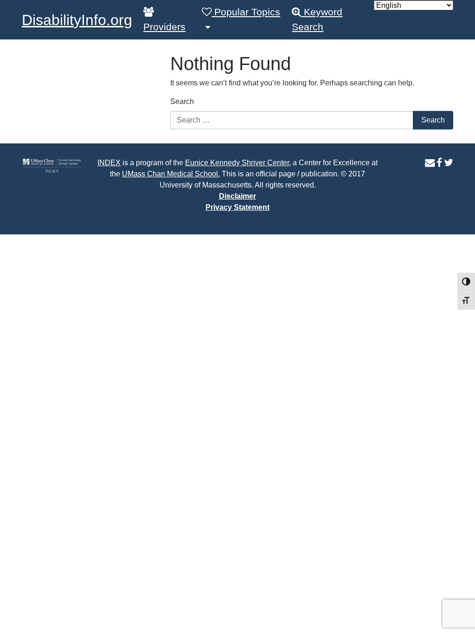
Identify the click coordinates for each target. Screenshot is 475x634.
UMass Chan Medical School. (171, 174)
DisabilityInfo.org (77, 20)
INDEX (109, 163)
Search (182, 101)
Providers (164, 26)
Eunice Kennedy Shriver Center (237, 163)
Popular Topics (246, 12)
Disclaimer (237, 196)
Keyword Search (317, 19)
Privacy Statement (237, 207)
